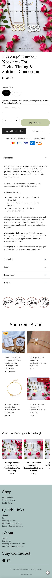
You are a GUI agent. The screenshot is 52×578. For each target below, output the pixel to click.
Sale (3, 518)
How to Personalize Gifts (11, 523)
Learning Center (8, 521)
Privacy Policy (7, 497)
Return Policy (9, 275)
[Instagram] (8, 560)
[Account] (43, 4)
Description (8, 158)
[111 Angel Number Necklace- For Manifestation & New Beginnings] (12, 449)
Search (4, 538)
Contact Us (6, 541)
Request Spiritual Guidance (12, 526)
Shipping (7, 267)
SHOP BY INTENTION (17, 12)
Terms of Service (8, 500)
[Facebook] (4, 560)
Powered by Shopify (35, 569)
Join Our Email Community (13, 546)
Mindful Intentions (22, 569)
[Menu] (3, 4)
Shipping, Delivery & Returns (13, 544)
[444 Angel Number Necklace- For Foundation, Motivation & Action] (33, 449)
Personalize (8, 259)
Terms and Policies (26, 575)
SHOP (4, 12)
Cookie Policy (7, 503)
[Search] (9, 4)
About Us (5, 515)
